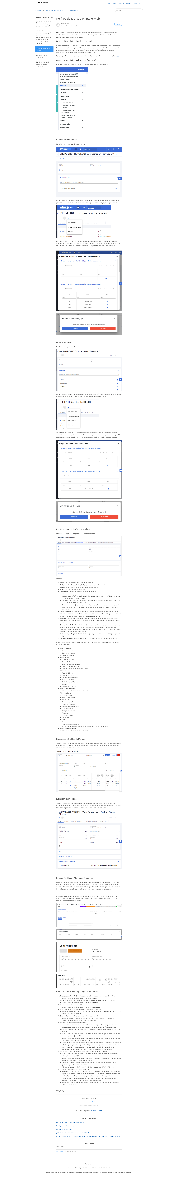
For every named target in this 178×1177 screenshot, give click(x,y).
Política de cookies (105, 1168)
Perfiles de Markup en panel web (43, 49)
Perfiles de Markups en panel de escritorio (70, 1122)
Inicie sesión (59, 1151)
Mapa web (70, 1168)
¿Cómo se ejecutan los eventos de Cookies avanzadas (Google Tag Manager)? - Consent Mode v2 (88, 1136)
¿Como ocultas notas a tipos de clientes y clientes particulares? (43, 24)
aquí (118, 56)
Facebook (57, 1091)
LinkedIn (63, 1091)
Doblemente (38, 10)
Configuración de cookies (64, 1129)
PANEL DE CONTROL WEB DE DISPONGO (56, 10)
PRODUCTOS (74, 10)
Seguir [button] (118, 24)
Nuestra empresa (112, 3)
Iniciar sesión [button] (137, 3)
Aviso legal (78, 1168)
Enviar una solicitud (125, 3)
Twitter (60, 1091)
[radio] (84, 1101)
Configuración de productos (41, 56)
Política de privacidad (90, 1168)
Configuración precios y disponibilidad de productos (43, 64)
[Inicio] (41, 4)
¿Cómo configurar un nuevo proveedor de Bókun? (72, 1133)
